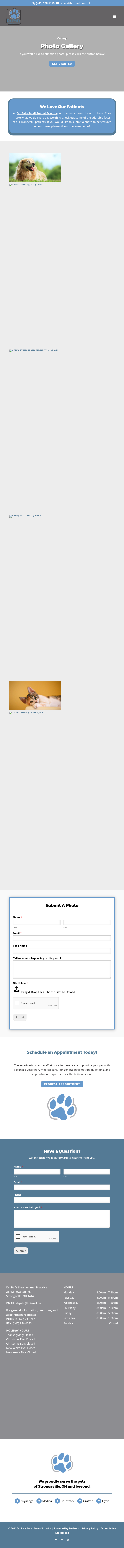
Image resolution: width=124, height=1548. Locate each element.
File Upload (20, 983)
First (15, 927)
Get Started (62, 64)
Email (17, 933)
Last (65, 927)
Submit (20, 1017)
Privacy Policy (90, 1528)
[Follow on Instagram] (62, 1539)
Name (17, 917)
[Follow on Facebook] (56, 1539)
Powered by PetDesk (66, 1528)
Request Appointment (62, 1084)
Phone (17, 1194)
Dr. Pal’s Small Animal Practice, (37, 113)
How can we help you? (28, 1207)
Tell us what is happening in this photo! (37, 958)
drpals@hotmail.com (29, 1303)
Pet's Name (20, 945)
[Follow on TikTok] (68, 1539)
